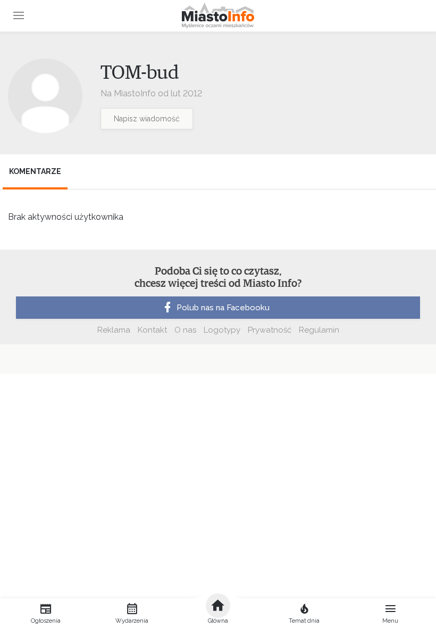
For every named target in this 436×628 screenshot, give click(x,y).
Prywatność (269, 330)
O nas (185, 330)
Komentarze (35, 171)
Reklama (113, 330)
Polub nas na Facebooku (223, 307)
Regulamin (319, 330)
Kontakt (152, 330)
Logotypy (222, 330)
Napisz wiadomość (147, 118)
